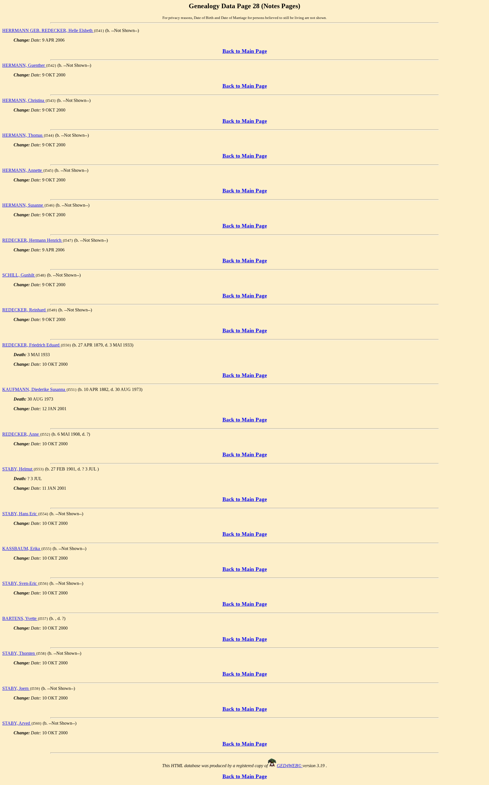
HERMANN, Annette (22, 170)
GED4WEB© (290, 765)
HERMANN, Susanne (23, 205)
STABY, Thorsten (19, 653)
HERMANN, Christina (23, 100)
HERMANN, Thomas (23, 135)
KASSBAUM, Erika (21, 548)
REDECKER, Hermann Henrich (32, 240)
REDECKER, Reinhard (24, 309)
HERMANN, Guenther (24, 65)
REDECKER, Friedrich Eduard (31, 345)
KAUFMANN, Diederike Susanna (34, 389)
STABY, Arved (16, 723)
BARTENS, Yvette (20, 618)
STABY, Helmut (17, 469)
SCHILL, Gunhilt (18, 275)
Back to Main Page (244, 51)
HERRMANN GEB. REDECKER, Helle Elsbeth (48, 30)
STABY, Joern (16, 688)
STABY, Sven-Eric (20, 583)
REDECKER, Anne (21, 434)
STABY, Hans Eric (20, 513)
